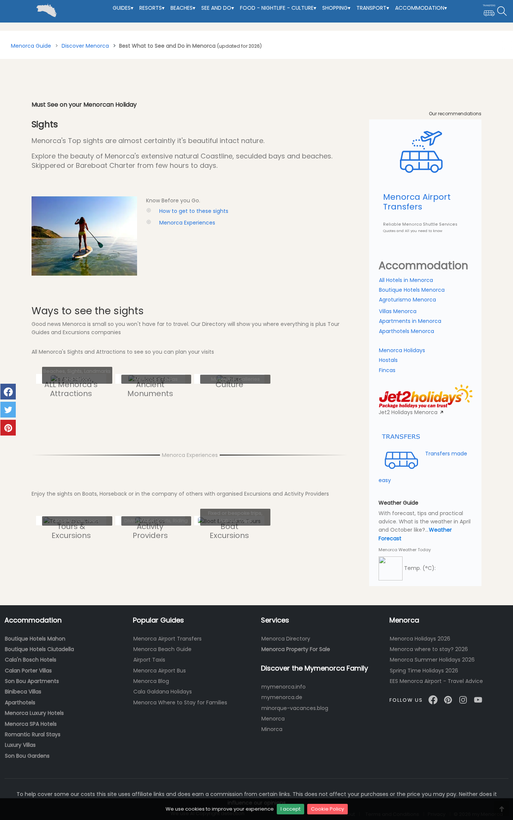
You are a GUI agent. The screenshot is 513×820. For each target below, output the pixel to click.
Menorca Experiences (187, 222)
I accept (290, 808)
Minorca (271, 729)
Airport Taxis (149, 659)
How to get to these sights (193, 211)
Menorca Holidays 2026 (420, 638)
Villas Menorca (397, 311)
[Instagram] (463, 699)
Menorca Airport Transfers (167, 638)
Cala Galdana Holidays (162, 691)
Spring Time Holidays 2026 (424, 670)
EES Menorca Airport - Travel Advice (436, 681)
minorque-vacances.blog (294, 708)
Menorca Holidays (402, 350)
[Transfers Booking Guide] (489, 11)
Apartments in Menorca (410, 321)
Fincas (387, 370)
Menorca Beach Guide (162, 649)
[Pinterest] (448, 699)
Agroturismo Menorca (407, 299)
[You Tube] (478, 699)
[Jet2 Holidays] (426, 395)
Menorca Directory (285, 638)
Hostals (388, 360)
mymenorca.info (283, 686)
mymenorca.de (281, 697)
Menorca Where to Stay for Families (180, 702)
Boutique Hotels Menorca (412, 290)
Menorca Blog (151, 681)
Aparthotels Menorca (406, 331)
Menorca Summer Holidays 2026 (432, 659)
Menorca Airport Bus (159, 670)
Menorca (273, 718)
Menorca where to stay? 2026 (429, 649)
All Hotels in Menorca (406, 280)
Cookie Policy (327, 808)
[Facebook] (433, 699)
